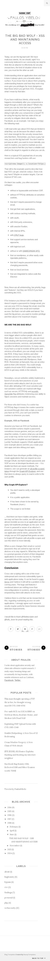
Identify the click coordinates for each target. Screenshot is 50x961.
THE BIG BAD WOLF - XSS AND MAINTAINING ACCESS (25, 39)
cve (6, 887)
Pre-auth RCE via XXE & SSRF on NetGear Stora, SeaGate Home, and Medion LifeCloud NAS (20, 715)
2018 (9, 823)
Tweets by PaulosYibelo (15, 789)
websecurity (10, 908)
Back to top (38, 958)
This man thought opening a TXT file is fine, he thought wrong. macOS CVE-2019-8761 (19, 702)
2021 (9, 849)
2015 (9, 811)
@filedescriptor (27, 616)
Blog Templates (9, 954)
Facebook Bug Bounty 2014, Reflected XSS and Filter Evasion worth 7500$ (19, 767)
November (15, 845)
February (14, 827)
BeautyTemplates (29, 954)
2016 (9, 815)
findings (8, 892)
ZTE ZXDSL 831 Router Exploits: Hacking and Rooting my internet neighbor (20, 754)
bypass (7, 882)
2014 (9, 807)
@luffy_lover (9, 619)
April (12, 830)
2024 (9, 853)
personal (8, 897)
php (6, 903)
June (12, 834)
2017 (9, 819)
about (7, 871)
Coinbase (30, 677)
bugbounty (9, 877)
